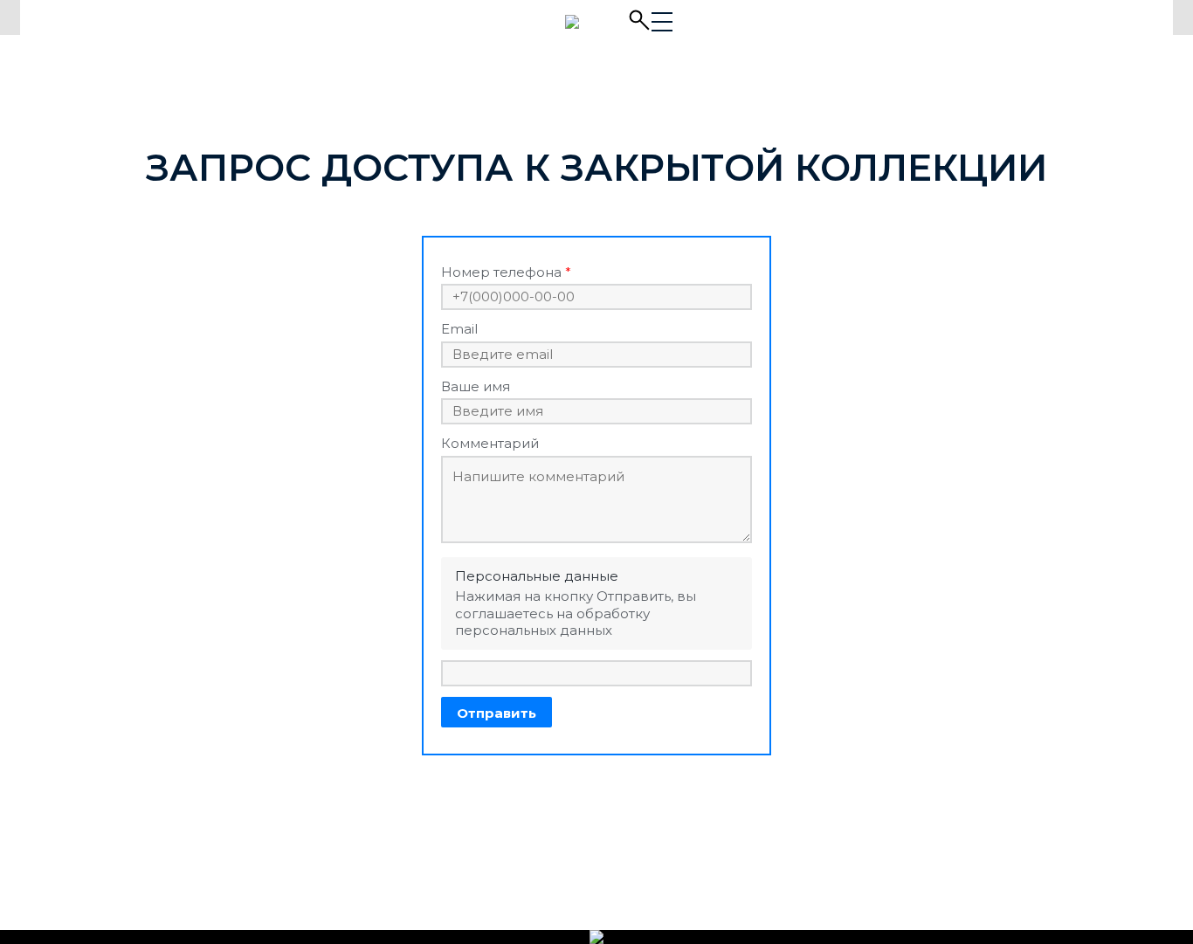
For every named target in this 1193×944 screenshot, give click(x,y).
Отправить (496, 713)
